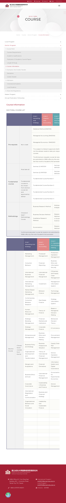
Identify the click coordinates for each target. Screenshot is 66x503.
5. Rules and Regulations (13, 91)
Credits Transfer (11, 77)
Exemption (10, 73)
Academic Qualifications (14, 56)
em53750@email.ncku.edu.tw (46, 485)
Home (18, 35)
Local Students (11, 87)
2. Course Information (12, 66)
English (58, 1)
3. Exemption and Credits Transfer (16, 70)
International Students (14, 84)
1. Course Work (10, 49)
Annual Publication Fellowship (15, 98)
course (24, 35)
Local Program (9, 41)
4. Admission (9, 80)
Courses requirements (14, 52)
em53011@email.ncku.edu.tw (46, 481)
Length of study (12, 63)
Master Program (10, 94)
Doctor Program (32, 35)
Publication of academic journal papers (19, 59)
